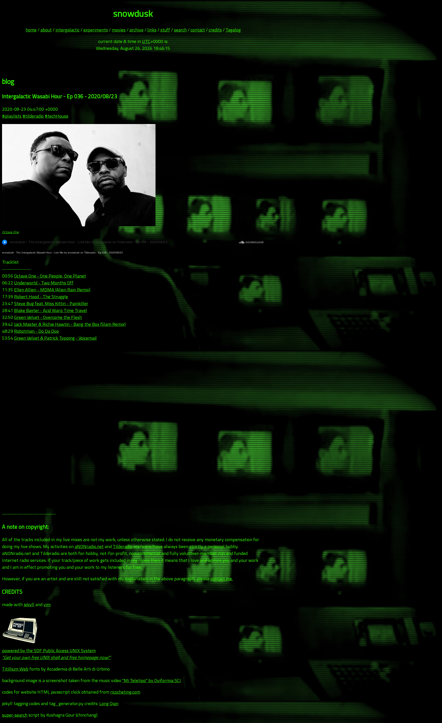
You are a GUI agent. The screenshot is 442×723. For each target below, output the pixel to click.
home (31, 29)
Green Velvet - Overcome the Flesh (48, 317)
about (46, 29)
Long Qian (108, 703)
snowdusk (8, 252)
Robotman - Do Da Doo (36, 331)
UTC (146, 41)
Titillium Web (15, 668)
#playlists (11, 116)
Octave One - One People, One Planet (50, 275)
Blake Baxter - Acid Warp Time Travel (50, 310)
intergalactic (68, 29)
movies (119, 29)
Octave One (10, 232)
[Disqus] (133, 426)
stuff (165, 29)
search (180, 29)
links (152, 29)
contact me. (222, 578)
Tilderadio (122, 546)
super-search (14, 714)
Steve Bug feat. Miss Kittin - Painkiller (51, 303)
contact (198, 29)
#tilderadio (33, 116)
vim (47, 604)
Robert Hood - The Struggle (41, 296)
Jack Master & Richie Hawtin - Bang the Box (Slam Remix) (70, 324)
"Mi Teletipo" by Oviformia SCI (151, 680)
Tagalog (233, 29)
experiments (95, 29)
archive (136, 29)
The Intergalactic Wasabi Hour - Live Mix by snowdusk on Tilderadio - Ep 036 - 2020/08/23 (69, 252)
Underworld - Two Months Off (43, 282)
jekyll (29, 604)
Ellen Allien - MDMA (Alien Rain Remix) (52, 289)
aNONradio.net (89, 546)
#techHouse (56, 116)
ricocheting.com (125, 691)
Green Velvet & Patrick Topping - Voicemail (55, 338)
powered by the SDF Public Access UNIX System (56, 654)
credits (215, 29)
